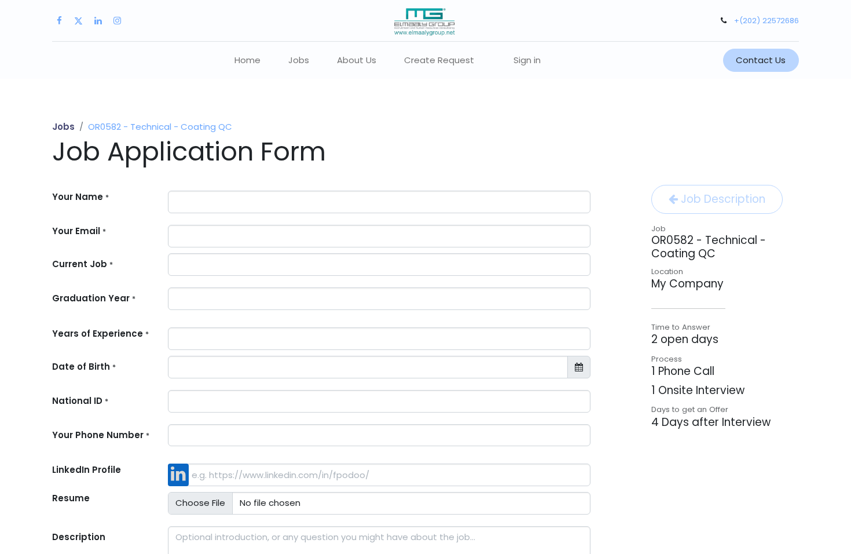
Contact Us (761, 60)
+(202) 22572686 (766, 20)
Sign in (527, 60)
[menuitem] (247, 60)
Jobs (63, 127)
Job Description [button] (721, 199)
